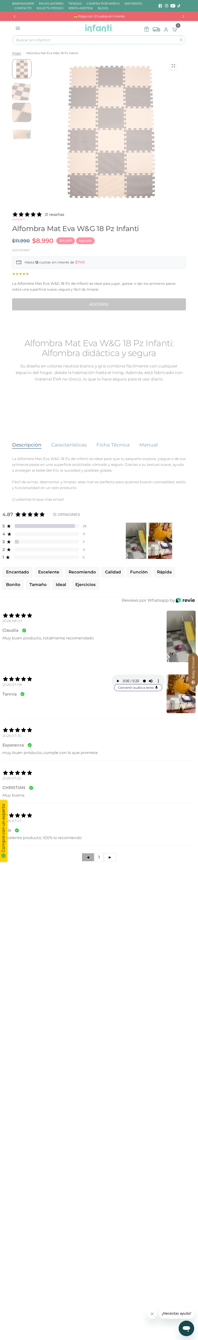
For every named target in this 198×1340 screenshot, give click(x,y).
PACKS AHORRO (51, 3)
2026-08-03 (12, 621)
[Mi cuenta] (166, 28)
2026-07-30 (11, 735)
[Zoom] (173, 65)
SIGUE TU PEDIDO (50, 8)
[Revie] (185, 600)
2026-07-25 (11, 778)
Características (69, 445)
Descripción (27, 445)
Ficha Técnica (113, 445)
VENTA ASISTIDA (80, 8)
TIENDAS (75, 3)
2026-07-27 (11, 821)
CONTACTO (23, 8)
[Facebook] (160, 6)
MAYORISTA (133, 3)
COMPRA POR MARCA (103, 3)
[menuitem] (24, 3)
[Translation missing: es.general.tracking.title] (156, 28)
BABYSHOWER (23, 3)
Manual (148, 445)
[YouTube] (173, 6)
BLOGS (103, 8)
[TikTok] (179, 6)
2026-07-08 (12, 684)
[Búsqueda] (181, 40)
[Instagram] (166, 6)
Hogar (16, 53)
